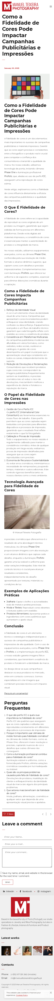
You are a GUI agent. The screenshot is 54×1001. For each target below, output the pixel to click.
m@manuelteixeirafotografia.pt (26, 978)
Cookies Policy (22, 995)
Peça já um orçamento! (16, 693)
